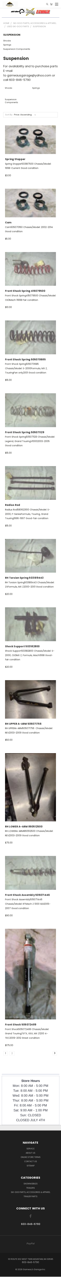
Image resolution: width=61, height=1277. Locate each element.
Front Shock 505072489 (20, 1024)
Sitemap (30, 1165)
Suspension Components (16, 49)
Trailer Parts (30, 1196)
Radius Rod (12, 505)
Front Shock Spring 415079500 (25, 291)
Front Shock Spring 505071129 (24, 432)
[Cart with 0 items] (51, 4)
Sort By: (9, 114)
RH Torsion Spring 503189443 (24, 578)
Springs (7, 44)
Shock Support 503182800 (22, 646)
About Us (30, 1152)
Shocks (7, 40)
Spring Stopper (15, 159)
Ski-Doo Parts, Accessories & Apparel (30, 1192)
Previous (5, 1274)
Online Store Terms (31, 1157)
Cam (8, 222)
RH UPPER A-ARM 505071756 (23, 723)
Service (30, 1148)
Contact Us (30, 1161)
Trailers (30, 1187)
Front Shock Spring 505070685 (25, 359)
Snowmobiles (31, 1183)
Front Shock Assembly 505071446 (27, 895)
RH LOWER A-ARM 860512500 (23, 826)
